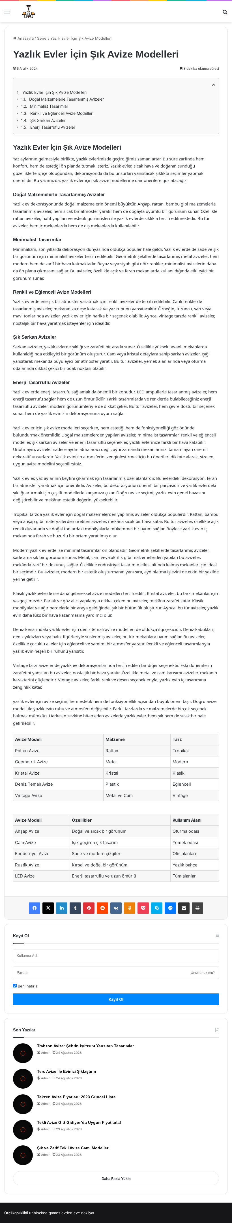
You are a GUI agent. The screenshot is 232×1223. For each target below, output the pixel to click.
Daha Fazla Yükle (116, 1178)
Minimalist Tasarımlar (49, 106)
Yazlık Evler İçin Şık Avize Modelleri (54, 92)
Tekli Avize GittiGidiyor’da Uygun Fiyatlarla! (79, 1122)
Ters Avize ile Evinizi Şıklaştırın (66, 1071)
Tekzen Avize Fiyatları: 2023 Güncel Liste (76, 1097)
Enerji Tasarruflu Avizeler (52, 127)
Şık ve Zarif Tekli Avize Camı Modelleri (73, 1148)
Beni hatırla (27, 986)
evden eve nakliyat (77, 1213)
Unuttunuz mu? (203, 972)
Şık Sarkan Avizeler (48, 120)
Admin (45, 1053)
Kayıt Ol (116, 999)
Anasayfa (25, 38)
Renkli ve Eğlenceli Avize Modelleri (61, 113)
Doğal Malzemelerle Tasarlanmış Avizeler (66, 99)
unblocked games (44, 1213)
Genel (42, 38)
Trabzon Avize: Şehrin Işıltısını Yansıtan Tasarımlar (85, 1046)
